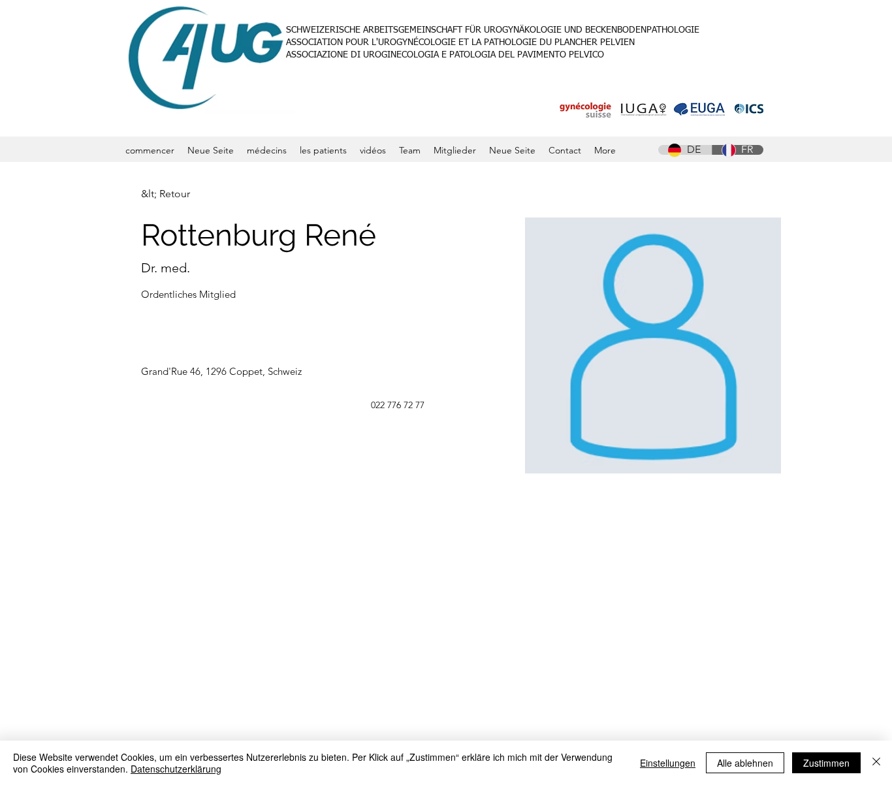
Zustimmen (826, 762)
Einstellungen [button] (667, 762)
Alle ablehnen (745, 762)
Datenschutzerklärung (176, 768)
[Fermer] (876, 763)
